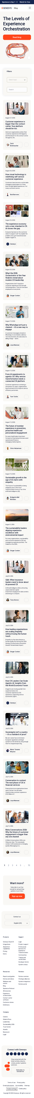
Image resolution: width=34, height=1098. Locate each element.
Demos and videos (8, 979)
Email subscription (8, 1085)
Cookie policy (22, 1088)
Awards (5, 1029)
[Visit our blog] (26, 1053)
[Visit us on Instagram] (11, 1053)
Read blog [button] (17, 37)
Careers (5, 1017)
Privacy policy (21, 1082)
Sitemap (27, 1085)
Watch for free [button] (25, 2)
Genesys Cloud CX (8, 942)
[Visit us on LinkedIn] (7, 1053)
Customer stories (8, 1002)
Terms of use (12, 1082)
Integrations (6, 944)
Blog (4, 986)
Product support (23, 944)
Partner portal (23, 984)
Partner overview (24, 976)
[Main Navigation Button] (29, 8)
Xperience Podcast (8, 988)
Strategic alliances (24, 979)
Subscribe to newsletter (20, 1070)
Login (20, 942)
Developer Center (24, 962)
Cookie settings (12, 1089)
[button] (26, 145)
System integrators (24, 981)
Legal (4, 1034)
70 (29, 865)
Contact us (17, 917)
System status (23, 964)
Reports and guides (9, 976)
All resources (7, 991)
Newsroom (6, 1032)
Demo (5, 954)
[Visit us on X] (15, 1053)
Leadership (6, 1022)
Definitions (6, 1005)
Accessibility (19, 1085)
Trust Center (7, 1027)
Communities (23, 955)
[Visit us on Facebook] (18, 1053)
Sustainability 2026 (8, 1024)
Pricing (5, 951)
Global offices (7, 1019)
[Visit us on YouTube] (22, 1053)
